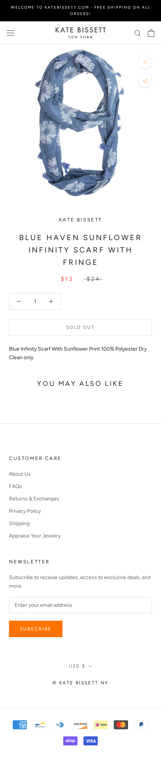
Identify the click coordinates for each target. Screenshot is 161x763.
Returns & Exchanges (34, 499)
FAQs (15, 486)
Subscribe (36, 629)
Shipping (19, 523)
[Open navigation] (10, 33)
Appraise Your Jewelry (35, 536)
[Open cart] (151, 33)
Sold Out (80, 327)
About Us (20, 474)
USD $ (77, 666)
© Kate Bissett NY (80, 682)
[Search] (137, 33)
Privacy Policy (25, 511)
